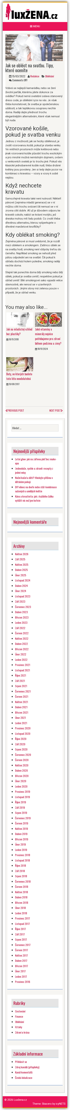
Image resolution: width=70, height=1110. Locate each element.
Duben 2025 (21, 570)
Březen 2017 (21, 966)
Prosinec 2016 (22, 982)
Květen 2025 (21, 564)
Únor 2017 (20, 971)
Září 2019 (20, 807)
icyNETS (61, 1103)
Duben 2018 (21, 897)
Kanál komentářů (23, 1072)
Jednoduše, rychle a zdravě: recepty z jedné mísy (34, 470)
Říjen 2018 (20, 865)
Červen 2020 (22, 760)
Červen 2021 (21, 696)
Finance (19, 1016)
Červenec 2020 (23, 755)
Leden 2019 (21, 850)
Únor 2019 (20, 844)
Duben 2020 (21, 770)
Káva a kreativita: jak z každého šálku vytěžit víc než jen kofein (34, 498)
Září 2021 (20, 681)
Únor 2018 (20, 908)
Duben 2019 (21, 834)
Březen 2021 (21, 712)
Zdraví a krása (22, 1032)
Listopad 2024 (22, 580)
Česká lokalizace (23, 1078)
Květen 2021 (21, 702)
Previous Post (15, 410)
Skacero (47, 1103)
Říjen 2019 (20, 802)
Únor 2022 (20, 654)
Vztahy (18, 1027)
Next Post (55, 410)
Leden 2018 (21, 913)
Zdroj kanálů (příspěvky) (27, 1067)
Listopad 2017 (22, 924)
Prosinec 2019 (22, 791)
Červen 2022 (22, 633)
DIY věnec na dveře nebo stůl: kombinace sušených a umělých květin (36, 489)
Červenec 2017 (23, 945)
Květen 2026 (21, 554)
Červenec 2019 (23, 818)
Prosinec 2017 (22, 918)
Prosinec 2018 (22, 855)
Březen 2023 (22, 617)
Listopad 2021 (22, 670)
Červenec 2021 (23, 691)
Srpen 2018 (21, 876)
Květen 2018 (21, 892)
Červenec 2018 (23, 881)
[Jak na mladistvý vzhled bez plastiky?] (19, 319)
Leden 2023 (21, 622)
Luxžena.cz (20, 1099)
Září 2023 (20, 601)
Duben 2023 (21, 612)
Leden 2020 (21, 786)
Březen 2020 (22, 776)
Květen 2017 (21, 955)
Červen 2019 (21, 823)
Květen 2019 (21, 829)
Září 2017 (20, 934)
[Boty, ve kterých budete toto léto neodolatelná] (19, 364)
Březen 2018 (21, 902)
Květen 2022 (21, 638)
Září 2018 (20, 871)
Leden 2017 (21, 976)
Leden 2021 (21, 723)
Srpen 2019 (21, 813)
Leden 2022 (21, 660)
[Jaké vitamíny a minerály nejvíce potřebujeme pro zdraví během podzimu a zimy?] (48, 319)
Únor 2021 (20, 718)
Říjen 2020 (20, 739)
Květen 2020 (21, 765)
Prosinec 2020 (23, 728)
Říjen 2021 (20, 675)
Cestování (20, 1011)
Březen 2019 (21, 839)
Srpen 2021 (21, 686)
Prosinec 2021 (22, 665)
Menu (36, 26)
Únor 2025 (20, 575)
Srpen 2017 (21, 939)
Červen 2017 (21, 950)
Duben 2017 (21, 960)
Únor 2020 (20, 781)
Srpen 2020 (21, 749)
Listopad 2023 (22, 596)
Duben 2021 (21, 707)
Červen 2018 (21, 887)
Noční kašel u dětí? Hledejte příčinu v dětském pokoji (34, 480)
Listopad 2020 (22, 733)
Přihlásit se (21, 1062)
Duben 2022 (21, 644)
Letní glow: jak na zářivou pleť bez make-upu (36, 461)
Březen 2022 (22, 649)
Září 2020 (20, 744)
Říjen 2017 (20, 929)
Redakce (34, 76)
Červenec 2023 (23, 607)
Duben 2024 (21, 586)
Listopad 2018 (22, 860)
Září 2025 (20, 559)
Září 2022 (20, 628)
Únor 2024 (20, 591)
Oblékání (49, 76)
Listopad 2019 (22, 797)
